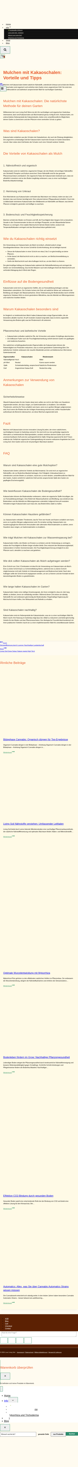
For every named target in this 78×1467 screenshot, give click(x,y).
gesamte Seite (43, 1434)
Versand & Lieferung (55, 1352)
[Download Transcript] (28, 1340)
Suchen (72, 1434)
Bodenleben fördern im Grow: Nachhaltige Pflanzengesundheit (36, 1057)
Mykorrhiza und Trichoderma (16, 38)
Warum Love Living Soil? (15, 35)
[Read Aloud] (20, 1340)
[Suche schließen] (5, 1427)
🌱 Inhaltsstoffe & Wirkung (15, 30)
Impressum (20, 1352)
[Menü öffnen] (3, 88)
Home (8, 24)
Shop (8, 40)
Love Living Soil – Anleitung (15, 33)
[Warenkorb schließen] (5, 1376)
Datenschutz (29, 1352)
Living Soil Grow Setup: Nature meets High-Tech (17, 650)
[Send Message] (4, 1340)
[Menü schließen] (1, 1389)
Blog (8, 43)
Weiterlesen (9, 752)
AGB (7, 1318)
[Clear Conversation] (12, 1340)
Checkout (8, 1326)
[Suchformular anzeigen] (5, 50)
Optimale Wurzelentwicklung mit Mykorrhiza (26, 973)
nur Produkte (58, 1434)
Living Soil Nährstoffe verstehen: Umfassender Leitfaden (33, 823)
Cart (6, 1323)
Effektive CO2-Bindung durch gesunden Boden (28, 1195)
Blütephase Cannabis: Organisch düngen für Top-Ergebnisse (35, 739)
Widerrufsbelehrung (41, 1352)
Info (6, 1400)
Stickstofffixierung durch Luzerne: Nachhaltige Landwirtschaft (22, 644)
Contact (8, 1328)
